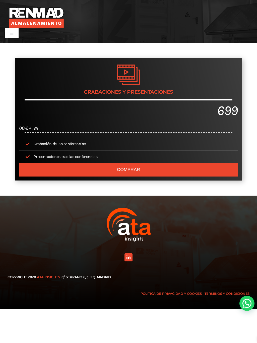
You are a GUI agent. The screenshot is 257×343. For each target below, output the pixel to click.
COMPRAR (128, 169)
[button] (246, 303)
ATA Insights (48, 277)
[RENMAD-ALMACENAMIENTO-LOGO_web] (36, 16)
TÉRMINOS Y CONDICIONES (227, 294)
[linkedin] (128, 257)
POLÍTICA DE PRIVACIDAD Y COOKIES (171, 294)
